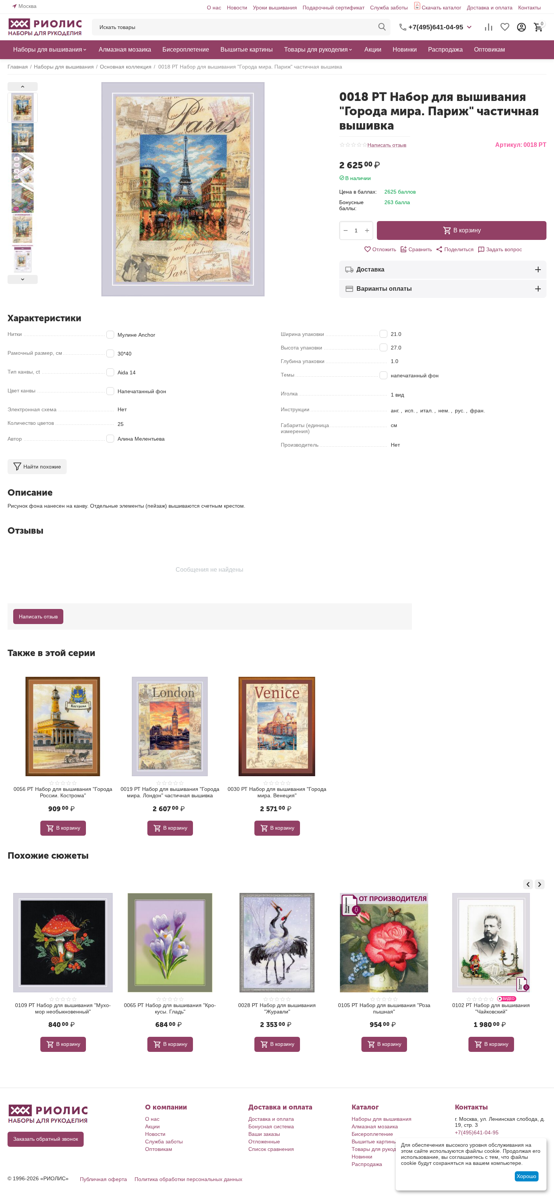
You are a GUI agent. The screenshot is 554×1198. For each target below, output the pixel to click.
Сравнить (420, 249)
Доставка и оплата (490, 8)
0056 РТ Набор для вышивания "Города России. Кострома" (63, 792)
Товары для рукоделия (380, 1149)
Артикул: (508, 145)
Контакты (529, 8)
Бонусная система (271, 1126)
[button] (455, 249)
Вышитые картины (374, 1141)
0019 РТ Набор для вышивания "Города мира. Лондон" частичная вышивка (170, 792)
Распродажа (367, 1164)
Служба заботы (389, 8)
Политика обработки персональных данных (188, 1179)
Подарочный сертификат (333, 8)
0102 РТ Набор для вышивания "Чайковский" (405, 1008)
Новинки (362, 1157)
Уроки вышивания (275, 8)
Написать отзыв (386, 145)
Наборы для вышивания (382, 1119)
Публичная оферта (103, 1179)
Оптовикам (158, 1149)
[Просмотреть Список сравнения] (488, 27)
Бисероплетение (372, 1134)
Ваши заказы (264, 1134)
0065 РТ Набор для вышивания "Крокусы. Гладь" (84, 1008)
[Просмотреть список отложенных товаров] (505, 27)
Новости (237, 8)
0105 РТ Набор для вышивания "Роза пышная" (298, 1008)
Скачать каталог (441, 8)
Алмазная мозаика (375, 1126)
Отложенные (264, 1141)
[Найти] (382, 27)
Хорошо (526, 1176)
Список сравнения (271, 1149)
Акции (152, 1126)
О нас (214, 8)
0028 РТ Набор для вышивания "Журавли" (191, 1008)
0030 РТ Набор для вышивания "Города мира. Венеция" (277, 792)
